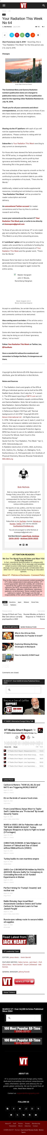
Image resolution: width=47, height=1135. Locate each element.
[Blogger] (7, 1108)
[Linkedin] (27, 35)
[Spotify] (11, 1115)
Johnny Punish (24, 972)
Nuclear (5, 605)
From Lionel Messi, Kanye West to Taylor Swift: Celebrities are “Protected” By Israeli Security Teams (23, 811)
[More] (38, 35)
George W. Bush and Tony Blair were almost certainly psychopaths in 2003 (12, 616)
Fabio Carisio (23, 962)
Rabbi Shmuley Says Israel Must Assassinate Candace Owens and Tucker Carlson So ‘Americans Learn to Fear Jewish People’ (23, 905)
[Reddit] (26, 1108)
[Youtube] (20, 545)
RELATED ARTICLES (11, 627)
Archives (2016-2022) (29, 538)
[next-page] (7, 666)
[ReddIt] (32, 35)
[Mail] (20, 1108)
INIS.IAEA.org (7, 459)
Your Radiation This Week (23, 143)
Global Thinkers (9, 992)
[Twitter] (11, 35)
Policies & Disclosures (21, 575)
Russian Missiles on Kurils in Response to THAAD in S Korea (34, 616)
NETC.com (31, 396)
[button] (4, 5)
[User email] (27, 545)
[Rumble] (32, 1108)
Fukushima (12, 602)
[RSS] (38, 1108)
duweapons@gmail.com (14, 224)
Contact (35, 1126)
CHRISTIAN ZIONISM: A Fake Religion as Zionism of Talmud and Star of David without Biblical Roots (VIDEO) (22, 845)
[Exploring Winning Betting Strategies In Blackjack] (8, 647)
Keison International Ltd (11, 417)
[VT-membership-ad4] (23, 714)
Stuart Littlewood (30, 964)
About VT (6, 575)
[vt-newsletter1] (19, 985)
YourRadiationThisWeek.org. (23, 526)
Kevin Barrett (26, 957)
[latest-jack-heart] (19, 944)
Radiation (13, 605)
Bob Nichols (8, 26)
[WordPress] (29, 1115)
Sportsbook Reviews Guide (29, 1130)
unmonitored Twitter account (17, 206)
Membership (36, 1123)
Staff (14, 1123)
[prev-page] (3, 666)
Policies (20, 1123)
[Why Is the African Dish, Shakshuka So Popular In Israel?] (8, 636)
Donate (27, 1123)
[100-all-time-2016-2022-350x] (22, 1044)
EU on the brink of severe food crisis (21, 798)
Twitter (18, 524)
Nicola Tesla (34, 602)
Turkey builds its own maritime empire (21, 859)
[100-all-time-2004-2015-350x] (22, 1032)
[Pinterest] (17, 35)
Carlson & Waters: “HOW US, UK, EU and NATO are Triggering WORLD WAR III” (22, 786)
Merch (20, 1126)
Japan (19, 602)
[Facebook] (13, 1108)
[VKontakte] (23, 1115)
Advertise (28, 1126)
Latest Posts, (27, 536)
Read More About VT (26, 1088)
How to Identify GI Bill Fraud (27, 655)
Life (9, 11)
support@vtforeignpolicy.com (28, 1093)
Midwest (26, 602)
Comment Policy (38, 575)
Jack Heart (33, 962)
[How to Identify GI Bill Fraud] (8, 658)
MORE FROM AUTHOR (29, 627)
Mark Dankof (17, 964)
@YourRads (7, 347)
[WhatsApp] (22, 35)
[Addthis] (23, 545)
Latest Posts (8, 780)
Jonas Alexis (14, 957)
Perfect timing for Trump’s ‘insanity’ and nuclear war (22, 889)
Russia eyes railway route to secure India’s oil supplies (23, 920)
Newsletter (12, 1126)
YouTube (23, 521)
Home (4, 11)
